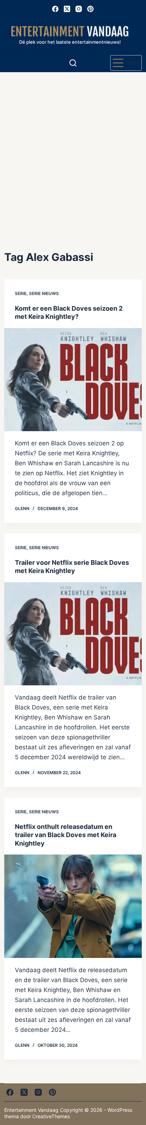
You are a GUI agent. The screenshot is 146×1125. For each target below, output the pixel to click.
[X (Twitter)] (67, 9)
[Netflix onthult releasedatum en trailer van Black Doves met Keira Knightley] (72, 906)
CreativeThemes (51, 1116)
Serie (21, 293)
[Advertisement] (73, 149)
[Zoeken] (73, 62)
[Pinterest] (90, 9)
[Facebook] (55, 9)
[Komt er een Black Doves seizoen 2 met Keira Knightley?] (72, 379)
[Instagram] (78, 9)
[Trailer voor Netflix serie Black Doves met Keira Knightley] (72, 633)
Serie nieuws (44, 293)
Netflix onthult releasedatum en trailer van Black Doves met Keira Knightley (65, 835)
